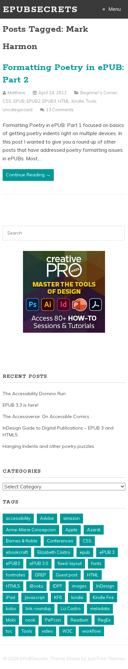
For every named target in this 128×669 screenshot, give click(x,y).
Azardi (93, 529)
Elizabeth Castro (53, 552)
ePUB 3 (107, 552)
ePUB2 (33, 101)
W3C (67, 631)
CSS (7, 101)
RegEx (104, 620)
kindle (77, 597)
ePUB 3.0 (39, 563)
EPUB (19, 101)
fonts (96, 563)
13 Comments (60, 109)
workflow (91, 631)
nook (30, 620)
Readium (79, 620)
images (79, 586)
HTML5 (13, 586)
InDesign (105, 586)
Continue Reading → (28, 175)
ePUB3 (49, 101)
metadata (100, 608)
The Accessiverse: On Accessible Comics (46, 416)
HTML (64, 101)
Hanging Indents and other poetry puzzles (48, 446)
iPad (10, 597)
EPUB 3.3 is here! (20, 405)
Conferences (60, 540)
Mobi (11, 620)
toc (9, 631)
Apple (71, 529)
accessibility (18, 518)
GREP (40, 574)
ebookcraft (17, 552)
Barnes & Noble (21, 540)
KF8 (58, 597)
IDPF (57, 586)
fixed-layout (70, 563)
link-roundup (38, 608)
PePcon (53, 620)
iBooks (36, 586)
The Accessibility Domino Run (34, 393)
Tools (91, 101)
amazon (71, 518)
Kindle (78, 101)
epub (85, 552)
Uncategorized (17, 109)
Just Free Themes (106, 658)
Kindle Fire (103, 597)
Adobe (47, 518)
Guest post (66, 574)
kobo (11, 608)
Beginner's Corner (98, 92)
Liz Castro (71, 608)
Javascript (35, 597)
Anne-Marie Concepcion (31, 529)
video (47, 631)
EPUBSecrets (40, 9)
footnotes (15, 574)
